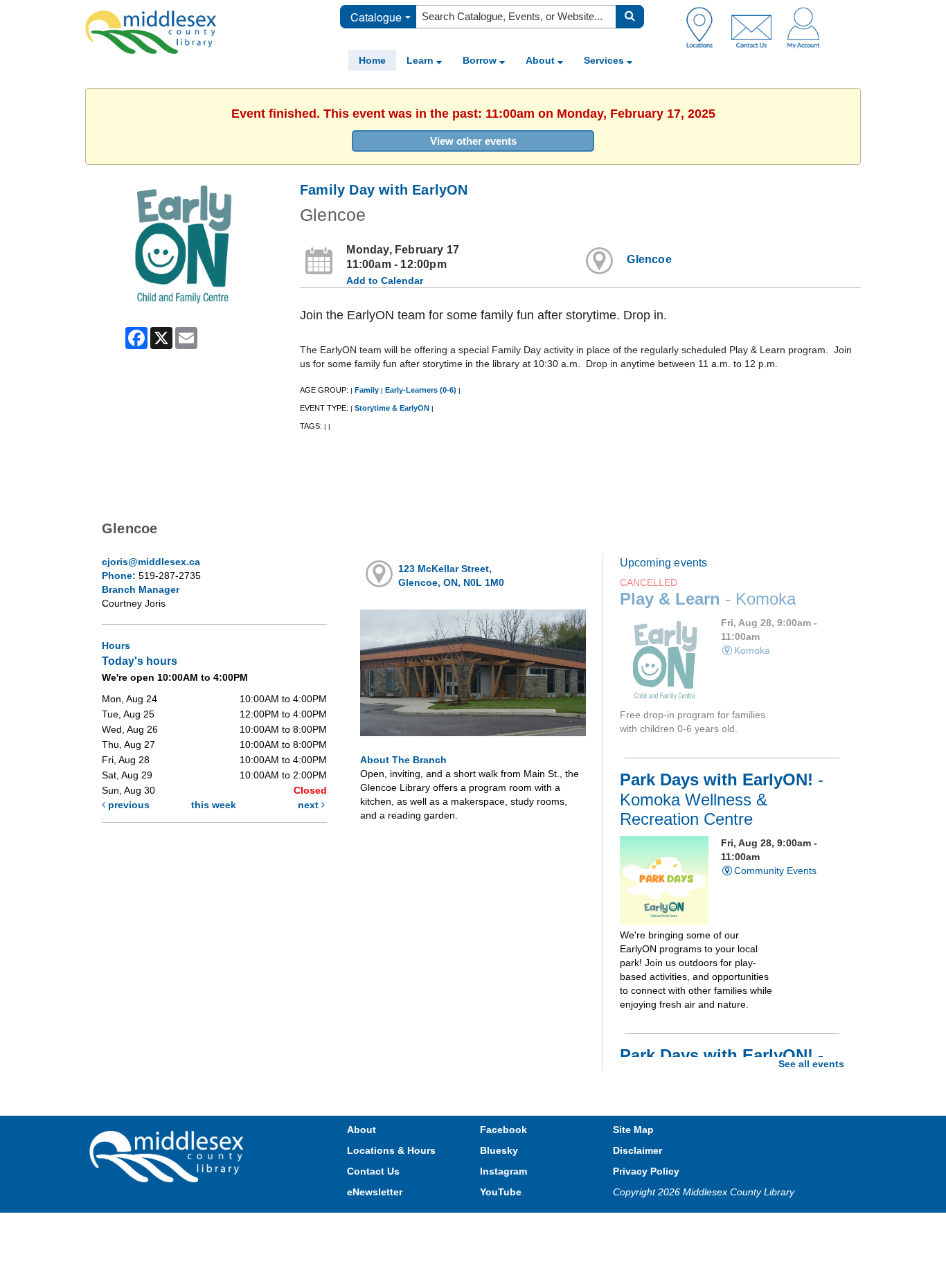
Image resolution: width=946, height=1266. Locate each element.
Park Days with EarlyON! (721, 799)
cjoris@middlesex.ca (151, 561)
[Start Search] (630, 16)
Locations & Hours (391, 1150)
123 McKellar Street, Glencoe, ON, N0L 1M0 (451, 575)
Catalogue (376, 17)
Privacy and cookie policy (412, 1226)
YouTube (500, 1191)
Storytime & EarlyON (392, 408)
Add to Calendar (384, 280)
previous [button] (127, 804)
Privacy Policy (646, 1171)
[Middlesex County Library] (168, 1155)
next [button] (309, 804)
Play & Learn (708, 599)
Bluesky (499, 1150)
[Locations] (705, 27)
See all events (811, 1063)
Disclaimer (637, 1150)
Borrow (481, 60)
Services (605, 60)
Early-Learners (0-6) (420, 390)
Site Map (633, 1129)
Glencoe (649, 259)
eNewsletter (374, 1191)
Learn (421, 60)
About (541, 60)
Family (367, 390)
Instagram (503, 1171)
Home (372, 60)
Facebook (503, 1129)
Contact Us (373, 1171)
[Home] (151, 31)
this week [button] (213, 804)
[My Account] (803, 27)
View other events (473, 141)
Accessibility (502, 1226)
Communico (563, 1226)
